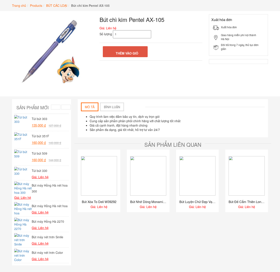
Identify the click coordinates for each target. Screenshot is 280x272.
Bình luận (112, 107)
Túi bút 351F (40, 136)
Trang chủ (19, 5)
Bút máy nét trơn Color (47, 252)
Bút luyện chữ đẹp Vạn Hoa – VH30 (197, 202)
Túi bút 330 (39, 170)
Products (36, 5)
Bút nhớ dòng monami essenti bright (148, 202)
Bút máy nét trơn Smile (47, 237)
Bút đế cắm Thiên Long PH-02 (247, 202)
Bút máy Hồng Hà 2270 (48, 221)
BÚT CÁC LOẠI (56, 5)
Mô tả (89, 107)
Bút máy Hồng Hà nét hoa (50, 206)
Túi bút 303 (39, 119)
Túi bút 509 (39, 153)
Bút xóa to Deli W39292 (99, 202)
